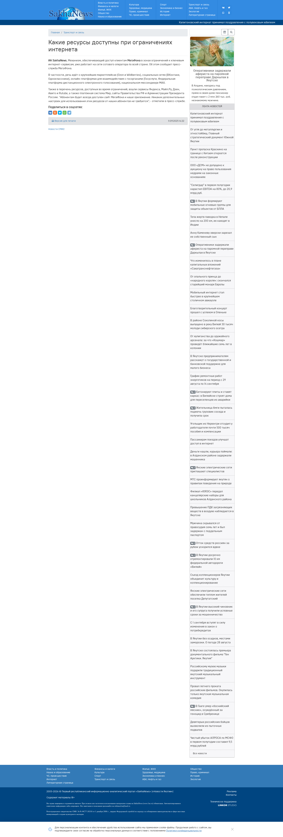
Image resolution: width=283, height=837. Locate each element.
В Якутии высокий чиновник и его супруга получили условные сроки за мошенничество (211, 610)
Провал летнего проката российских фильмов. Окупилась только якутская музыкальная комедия (211, 692)
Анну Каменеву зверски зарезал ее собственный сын (211, 235)
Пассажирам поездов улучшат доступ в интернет (209, 441)
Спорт (163, 5)
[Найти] (231, 32)
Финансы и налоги (108, 6)
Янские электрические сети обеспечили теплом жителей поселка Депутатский (208, 595)
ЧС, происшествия (139, 15)
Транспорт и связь (199, 5)
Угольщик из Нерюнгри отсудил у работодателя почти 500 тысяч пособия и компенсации (211, 427)
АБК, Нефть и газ (198, 8)
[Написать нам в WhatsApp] (223, 12)
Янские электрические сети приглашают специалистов (211, 469)
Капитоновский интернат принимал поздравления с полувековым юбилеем (216, 22)
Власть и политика (108, 3)
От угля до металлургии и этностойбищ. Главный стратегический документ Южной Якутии (212, 135)
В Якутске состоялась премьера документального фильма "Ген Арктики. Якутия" (210, 654)
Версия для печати (65, 121)
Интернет (165, 15)
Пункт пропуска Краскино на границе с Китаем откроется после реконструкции (208, 153)
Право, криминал (138, 11)
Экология (194, 11)
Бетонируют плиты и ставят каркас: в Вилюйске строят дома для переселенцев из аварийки (211, 396)
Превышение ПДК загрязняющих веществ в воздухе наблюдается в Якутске (212, 511)
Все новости (200, 753)
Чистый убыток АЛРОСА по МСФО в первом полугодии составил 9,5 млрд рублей (211, 742)
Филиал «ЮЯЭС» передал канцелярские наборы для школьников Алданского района (211, 495)
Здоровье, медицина (140, 8)
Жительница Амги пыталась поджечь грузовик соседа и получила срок (211, 412)
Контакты (231, 795)
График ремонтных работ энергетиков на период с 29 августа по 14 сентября (208, 380)
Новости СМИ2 (56, 129)
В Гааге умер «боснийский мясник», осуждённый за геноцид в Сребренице (209, 710)
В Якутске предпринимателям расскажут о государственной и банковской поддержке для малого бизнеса (210, 362)
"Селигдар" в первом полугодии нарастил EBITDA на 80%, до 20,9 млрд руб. (211, 189)
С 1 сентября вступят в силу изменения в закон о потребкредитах (207, 626)
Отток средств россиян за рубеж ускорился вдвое (209, 545)
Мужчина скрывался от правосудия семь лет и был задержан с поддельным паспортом (207, 529)
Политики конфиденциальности (183, 831)
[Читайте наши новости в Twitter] (229, 7)
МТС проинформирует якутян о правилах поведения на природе (211, 481)
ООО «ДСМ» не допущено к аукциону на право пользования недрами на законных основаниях (210, 171)
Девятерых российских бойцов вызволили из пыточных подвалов (210, 726)
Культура (134, 5)
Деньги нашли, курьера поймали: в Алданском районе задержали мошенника (211, 455)
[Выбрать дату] (224, 32)
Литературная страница (202, 15)
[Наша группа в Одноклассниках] (229, 12)
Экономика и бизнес (171, 8)
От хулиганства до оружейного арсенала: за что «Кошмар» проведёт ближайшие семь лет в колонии (211, 342)
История (164, 11)
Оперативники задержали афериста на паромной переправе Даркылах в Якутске (212, 249)
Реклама (231, 791)
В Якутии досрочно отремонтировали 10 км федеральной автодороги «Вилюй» (206, 561)
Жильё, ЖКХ (104, 10)
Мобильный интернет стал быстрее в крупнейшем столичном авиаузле (207, 296)
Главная (55, 32)
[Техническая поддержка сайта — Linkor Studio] (227, 805)
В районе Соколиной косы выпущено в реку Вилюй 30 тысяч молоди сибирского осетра (211, 324)
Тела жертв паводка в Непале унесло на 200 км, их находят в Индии (210, 221)
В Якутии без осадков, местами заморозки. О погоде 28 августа (210, 640)
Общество (103, 13)
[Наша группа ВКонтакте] (223, 7)
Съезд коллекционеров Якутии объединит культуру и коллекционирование (210, 579)
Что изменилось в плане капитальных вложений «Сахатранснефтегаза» (205, 264)
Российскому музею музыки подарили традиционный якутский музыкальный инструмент (208, 672)
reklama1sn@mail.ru (122, 806)
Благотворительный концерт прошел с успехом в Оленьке (208, 310)
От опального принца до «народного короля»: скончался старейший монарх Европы (210, 280)
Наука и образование (110, 17)
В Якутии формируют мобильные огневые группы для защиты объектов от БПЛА (210, 205)
